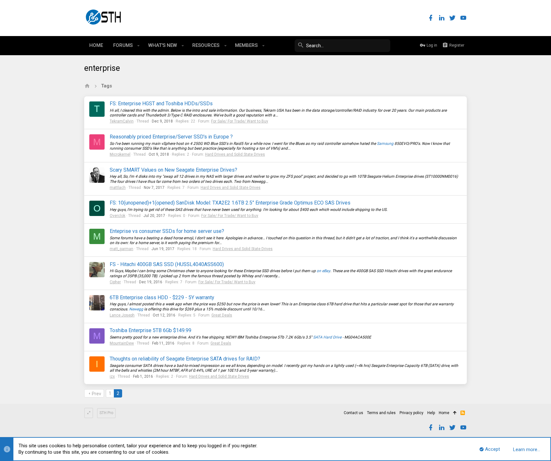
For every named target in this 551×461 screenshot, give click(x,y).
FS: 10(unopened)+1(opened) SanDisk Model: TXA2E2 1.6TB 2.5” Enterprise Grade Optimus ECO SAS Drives (230, 203)
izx (112, 376)
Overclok (117, 215)
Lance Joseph (122, 315)
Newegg (136, 309)
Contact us (353, 413)
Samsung (385, 143)
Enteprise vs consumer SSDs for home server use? (167, 231)
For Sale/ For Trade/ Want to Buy (239, 121)
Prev (96, 394)
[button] (138, 45)
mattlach (118, 187)
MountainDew (122, 343)
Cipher (115, 282)
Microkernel (120, 154)
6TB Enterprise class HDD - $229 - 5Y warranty (162, 297)
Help (431, 413)
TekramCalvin (122, 121)
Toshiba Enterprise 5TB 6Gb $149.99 (150, 330)
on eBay (323, 271)
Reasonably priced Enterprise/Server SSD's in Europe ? (171, 137)
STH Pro (106, 413)
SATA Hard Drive (327, 337)
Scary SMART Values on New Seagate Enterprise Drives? (173, 170)
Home (444, 413)
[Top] (455, 413)
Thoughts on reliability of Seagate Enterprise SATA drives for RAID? (185, 359)
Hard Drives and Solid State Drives (235, 154)
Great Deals (221, 315)
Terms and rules (381, 413)
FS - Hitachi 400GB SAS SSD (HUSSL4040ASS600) (167, 264)
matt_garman (121, 249)
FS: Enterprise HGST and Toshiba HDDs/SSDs (161, 103)
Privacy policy (411, 413)
